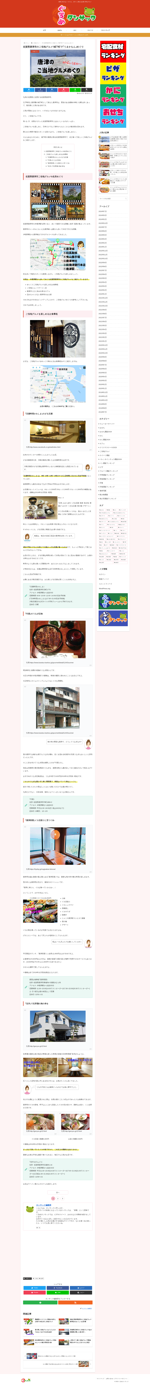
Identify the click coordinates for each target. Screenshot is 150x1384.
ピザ (101, 467)
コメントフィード (105, 584)
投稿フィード (104, 579)
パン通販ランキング (107, 463)
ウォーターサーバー (107, 424)
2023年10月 (103, 223)
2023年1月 (103, 247)
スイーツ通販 (105, 455)
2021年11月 (103, 302)
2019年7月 (103, 412)
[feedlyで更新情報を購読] (37, 1228)
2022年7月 (103, 270)
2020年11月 (103, 349)
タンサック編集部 (43, 1205)
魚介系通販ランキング (108, 499)
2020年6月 (103, 369)
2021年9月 (103, 310)
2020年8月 (103, 361)
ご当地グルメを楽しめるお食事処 (57, 154)
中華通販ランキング (107, 475)
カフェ (102, 443)
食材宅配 (103, 491)
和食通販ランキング (107, 479)
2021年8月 (103, 314)
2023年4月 (103, 239)
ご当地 (36, 1278)
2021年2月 (103, 337)
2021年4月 (103, 329)
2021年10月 (103, 306)
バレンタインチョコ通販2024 (111, 459)
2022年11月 (103, 255)
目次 (55, 147)
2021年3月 (103, 333)
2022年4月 (103, 282)
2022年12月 (103, 251)
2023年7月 (103, 227)
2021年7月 (103, 317)
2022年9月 (103, 262)
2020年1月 (103, 388)
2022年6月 (103, 274)
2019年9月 (103, 404)
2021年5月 (103, 325)
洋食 (101, 483)
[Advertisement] (58, 1254)
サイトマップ (100, 1378)
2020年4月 (103, 377)
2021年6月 (103, 321)
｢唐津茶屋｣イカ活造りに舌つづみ (58, 163)
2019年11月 (103, 396)
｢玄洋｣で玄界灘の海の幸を (56, 166)
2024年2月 (103, 219)
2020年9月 (103, 357)
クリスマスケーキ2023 (108, 447)
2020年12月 (103, 345)
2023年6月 (103, 231)
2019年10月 (103, 400)
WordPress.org (104, 588)
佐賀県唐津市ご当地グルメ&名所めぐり (59, 151)
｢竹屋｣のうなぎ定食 (54, 160)
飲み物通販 (104, 495)
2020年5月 (103, 373)
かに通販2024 (105, 440)
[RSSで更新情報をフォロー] (39, 1228)
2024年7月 (103, 211)
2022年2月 (103, 290)
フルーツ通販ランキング (109, 471)
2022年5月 (103, 278)
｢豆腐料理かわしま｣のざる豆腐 (57, 157)
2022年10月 (103, 258)
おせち (102, 428)
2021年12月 (103, 298)
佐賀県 (41, 1278)
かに (101, 436)
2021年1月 (103, 341)
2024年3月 (103, 215)
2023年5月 (103, 235)
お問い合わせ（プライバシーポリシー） (117, 1378)
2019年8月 (103, 408)
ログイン (102, 574)
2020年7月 (103, 365)
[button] (126, 199)
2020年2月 (103, 384)
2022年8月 (103, 266)
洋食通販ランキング (107, 487)
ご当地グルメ (28, 1278)
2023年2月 (103, 243)
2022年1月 (103, 294)
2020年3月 (103, 380)
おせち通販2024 (106, 432)
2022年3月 (103, 286)
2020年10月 (103, 353)
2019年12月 (103, 392)
